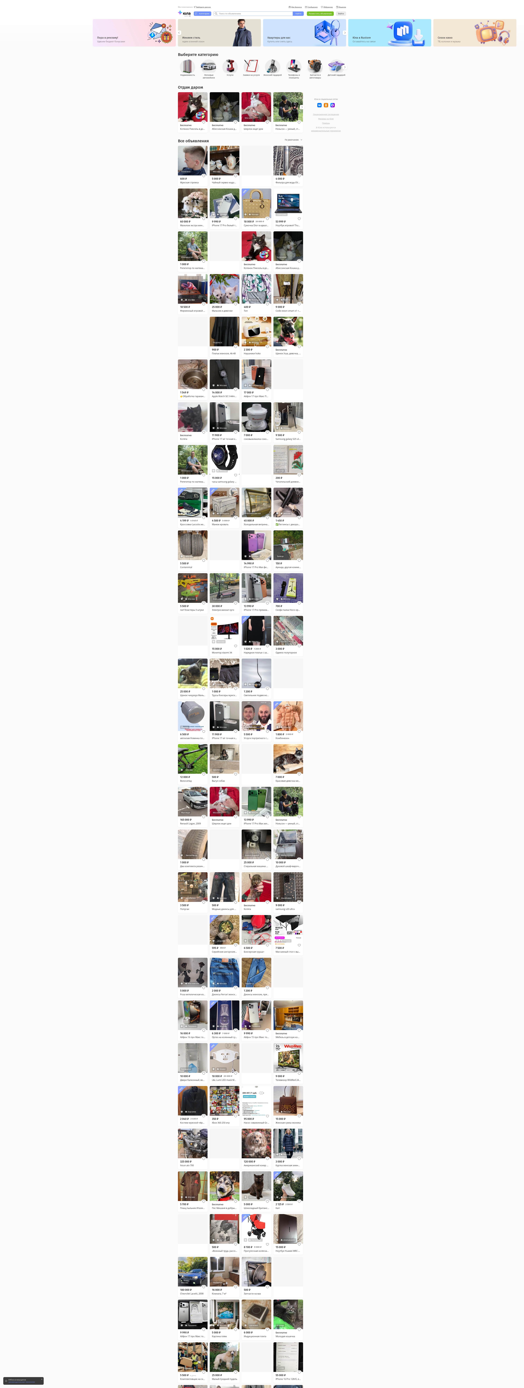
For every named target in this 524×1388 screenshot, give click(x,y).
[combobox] (253, 13)
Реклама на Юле (326, 118)
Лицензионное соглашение (326, 114)
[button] (203, 122)
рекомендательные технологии (326, 130)
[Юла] (184, 12)
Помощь (326, 123)
